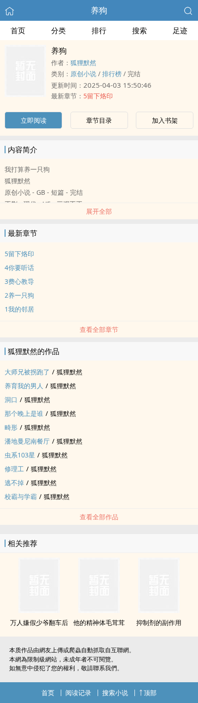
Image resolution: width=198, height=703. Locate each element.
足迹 (180, 30)
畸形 (11, 427)
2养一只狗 (19, 295)
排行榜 (112, 73)
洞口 (11, 399)
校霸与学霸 (21, 496)
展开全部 (99, 211)
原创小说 (83, 73)
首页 (18, 30)
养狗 (99, 10)
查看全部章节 (99, 329)
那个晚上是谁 (24, 413)
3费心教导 (19, 281)
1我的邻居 (19, 309)
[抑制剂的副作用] (159, 610)
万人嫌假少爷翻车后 (39, 622)
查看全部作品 (99, 516)
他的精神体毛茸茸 (99, 622)
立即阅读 (34, 120)
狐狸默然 (83, 62)
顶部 (150, 692)
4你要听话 (19, 267)
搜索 (139, 30)
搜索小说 (115, 692)
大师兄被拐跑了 (27, 371)
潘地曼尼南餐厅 (27, 441)
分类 (58, 30)
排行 (99, 30)
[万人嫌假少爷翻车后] (39, 610)
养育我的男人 (24, 385)
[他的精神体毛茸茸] (99, 610)
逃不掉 (14, 482)
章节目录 (99, 120)
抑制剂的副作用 (158, 622)
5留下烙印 (98, 95)
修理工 (14, 468)
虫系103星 (20, 455)
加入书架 (165, 120)
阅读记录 (78, 692)
